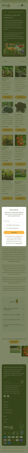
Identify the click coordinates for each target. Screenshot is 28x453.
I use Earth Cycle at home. (13, 225)
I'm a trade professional (12, 228)
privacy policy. (19, 243)
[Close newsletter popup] (23, 209)
